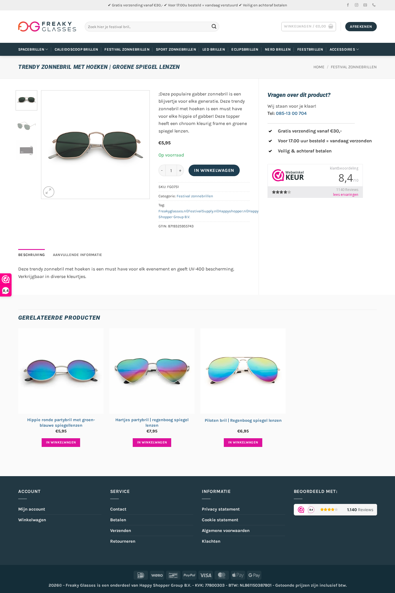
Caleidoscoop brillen (76, 49)
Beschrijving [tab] (31, 255)
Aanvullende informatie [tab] (77, 255)
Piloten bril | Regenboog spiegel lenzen (243, 420)
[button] (308, 26)
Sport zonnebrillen (176, 49)
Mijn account (31, 509)
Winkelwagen (32, 519)
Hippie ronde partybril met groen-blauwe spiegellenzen (61, 422)
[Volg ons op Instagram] (356, 5)
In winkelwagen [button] (61, 442)
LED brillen (213, 49)
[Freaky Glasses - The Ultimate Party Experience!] (47, 26)
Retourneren (122, 541)
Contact (118, 509)
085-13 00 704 (291, 113)
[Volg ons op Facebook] (348, 5)
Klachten (211, 541)
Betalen (118, 519)
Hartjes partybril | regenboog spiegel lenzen (152, 422)
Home (318, 67)
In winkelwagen (214, 170)
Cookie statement (220, 519)
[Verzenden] (214, 27)
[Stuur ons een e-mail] (365, 5)
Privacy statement (221, 509)
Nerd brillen (278, 49)
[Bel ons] (374, 5)
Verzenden (120, 530)
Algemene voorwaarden (226, 530)
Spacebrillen (31, 49)
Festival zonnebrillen (126, 49)
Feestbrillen (310, 49)
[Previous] (51, 144)
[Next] (140, 144)
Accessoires (342, 49)
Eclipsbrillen (244, 49)
